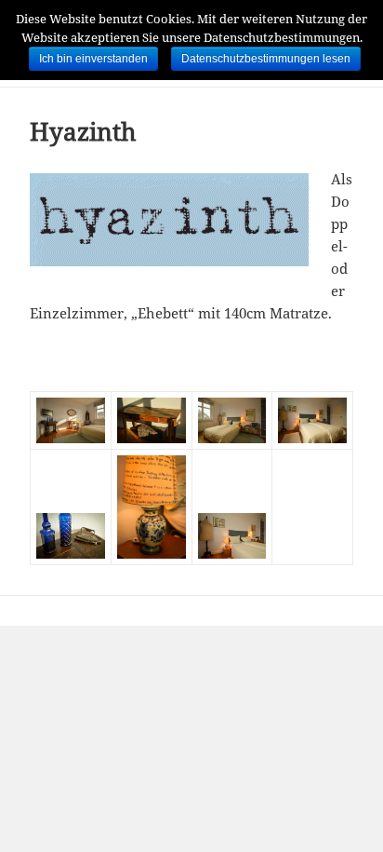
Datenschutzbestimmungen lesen (265, 58)
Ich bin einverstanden (93, 58)
